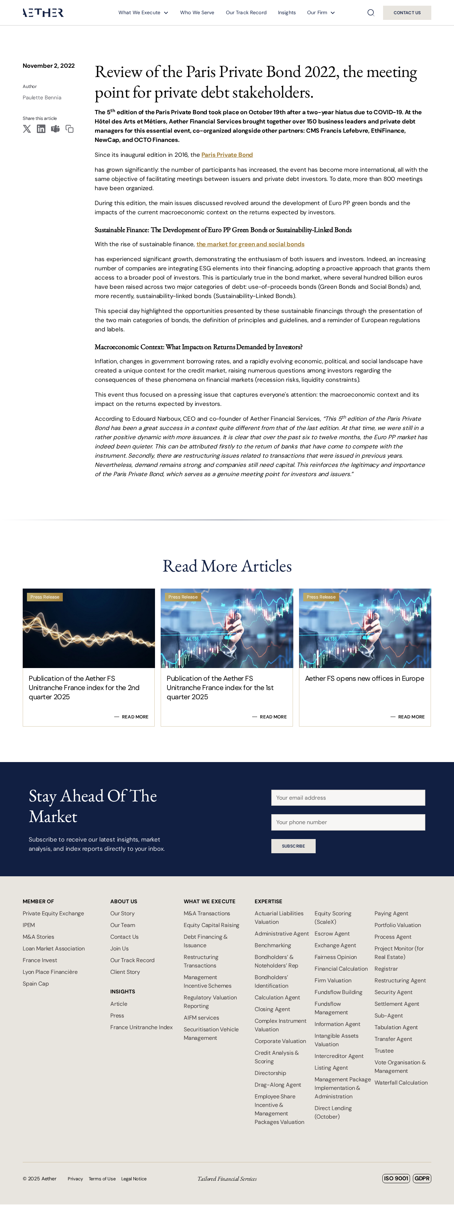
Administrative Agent (282, 933)
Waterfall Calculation (401, 1082)
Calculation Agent (277, 997)
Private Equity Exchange (53, 913)
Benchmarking (273, 945)
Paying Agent (391, 913)
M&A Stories (38, 937)
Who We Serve (197, 12)
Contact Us (124, 937)
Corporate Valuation (280, 1041)
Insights (287, 12)
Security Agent (394, 992)
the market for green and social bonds (250, 244)
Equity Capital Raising (211, 925)
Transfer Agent (393, 1039)
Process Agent (393, 937)
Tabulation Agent (396, 1027)
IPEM (29, 925)
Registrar (386, 968)
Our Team (122, 925)
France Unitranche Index (141, 1027)
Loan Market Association (54, 948)
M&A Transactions (207, 913)
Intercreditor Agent (339, 1056)
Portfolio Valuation (398, 925)
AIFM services (201, 1017)
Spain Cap (36, 983)
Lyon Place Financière (50, 972)
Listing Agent (331, 1067)
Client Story (125, 972)
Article (118, 1004)
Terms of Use (102, 1178)
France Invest (40, 960)
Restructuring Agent (400, 980)
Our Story (122, 913)
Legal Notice (133, 1178)
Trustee (384, 1050)
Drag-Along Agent (278, 1084)
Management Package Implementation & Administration (343, 1088)
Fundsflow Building (338, 992)
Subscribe (293, 846)
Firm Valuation (333, 980)
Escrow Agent (332, 933)
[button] (143, 12)
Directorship (270, 1073)
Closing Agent (272, 1009)
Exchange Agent (335, 945)
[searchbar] (371, 12)
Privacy (75, 1178)
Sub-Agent (389, 1015)
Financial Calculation (341, 968)
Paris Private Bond (227, 155)
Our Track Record (246, 12)
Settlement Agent (397, 1004)
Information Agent (337, 1024)
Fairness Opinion (336, 957)
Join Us (119, 948)
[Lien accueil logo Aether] (43, 12)
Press (117, 1015)
